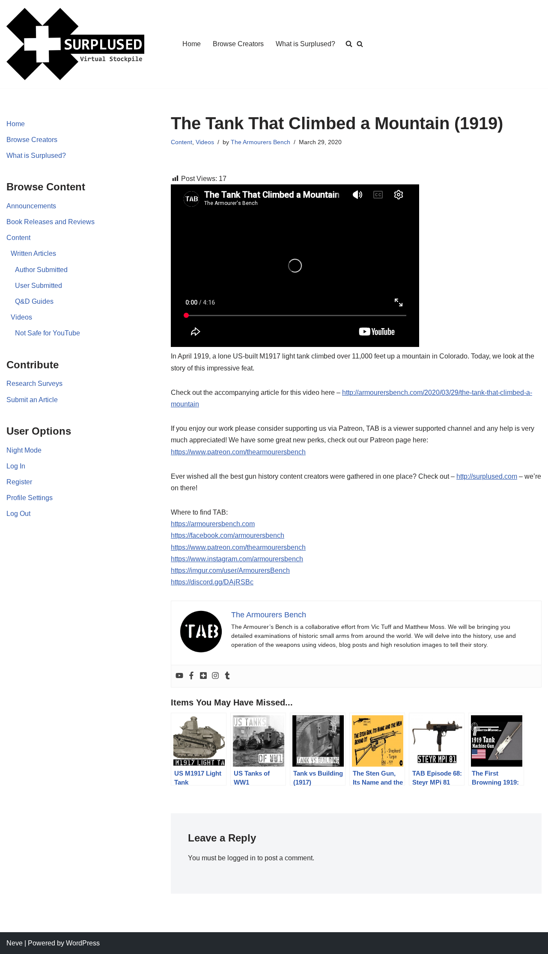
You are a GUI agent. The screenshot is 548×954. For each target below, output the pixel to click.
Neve (14, 943)
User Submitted (38, 285)
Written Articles (33, 253)
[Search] (360, 44)
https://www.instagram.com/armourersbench (237, 559)
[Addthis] (203, 676)
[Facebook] (191, 676)
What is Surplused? (305, 43)
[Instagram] (215, 676)
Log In (15, 466)
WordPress (83, 943)
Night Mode (24, 450)
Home (191, 43)
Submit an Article (32, 399)
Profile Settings (29, 497)
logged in (241, 858)
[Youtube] (179, 676)
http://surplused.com (486, 476)
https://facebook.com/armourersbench (227, 535)
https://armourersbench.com (213, 523)
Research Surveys (34, 383)
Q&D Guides (34, 301)
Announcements (31, 206)
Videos (21, 317)
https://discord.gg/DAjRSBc (212, 582)
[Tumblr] (227, 676)
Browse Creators (238, 43)
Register (19, 482)
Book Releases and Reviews (50, 221)
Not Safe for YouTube (47, 333)
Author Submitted (41, 269)
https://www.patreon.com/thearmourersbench (238, 452)
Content (18, 237)
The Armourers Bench (260, 142)
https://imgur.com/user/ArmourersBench (230, 570)
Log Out (18, 513)
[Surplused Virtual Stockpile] (75, 44)
